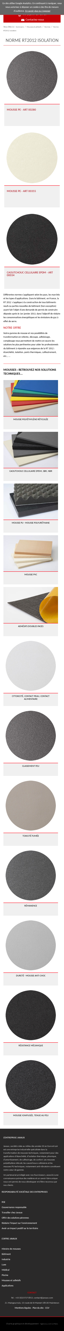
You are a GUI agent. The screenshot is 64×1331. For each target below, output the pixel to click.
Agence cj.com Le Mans (49, 1324)
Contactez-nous (35, 19)
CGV (47, 1308)
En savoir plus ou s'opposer (38, 11)
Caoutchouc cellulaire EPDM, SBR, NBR (30, 471)
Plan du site (38, 1308)
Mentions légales (23, 1308)
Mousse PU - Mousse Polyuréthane (31, 523)
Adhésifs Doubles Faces (30, 626)
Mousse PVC (30, 574)
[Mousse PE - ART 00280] (32, 76)
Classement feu (30, 766)
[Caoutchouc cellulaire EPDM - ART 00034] (32, 239)
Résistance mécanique (31, 1045)
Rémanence (30, 906)
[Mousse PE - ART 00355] (32, 157)
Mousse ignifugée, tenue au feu (30, 1115)
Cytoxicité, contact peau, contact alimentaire (30, 697)
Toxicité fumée (31, 836)
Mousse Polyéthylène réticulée (30, 419)
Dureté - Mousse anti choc (30, 976)
